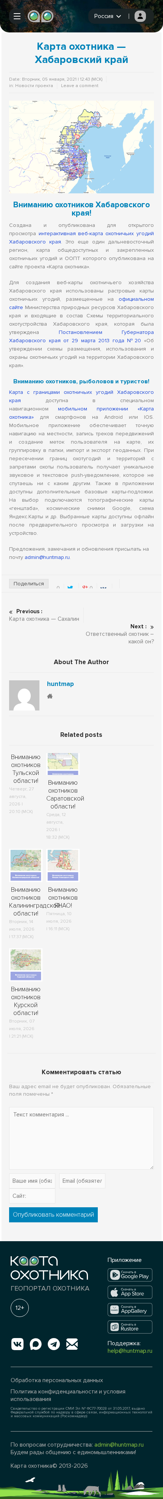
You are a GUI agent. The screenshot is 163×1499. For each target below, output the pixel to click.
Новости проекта (34, 86)
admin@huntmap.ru (47, 557)
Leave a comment (80, 86)
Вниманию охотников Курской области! (26, 1001)
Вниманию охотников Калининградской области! (34, 901)
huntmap (60, 684)
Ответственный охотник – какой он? (120, 634)
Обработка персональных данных (57, 1380)
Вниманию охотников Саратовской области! (65, 794)
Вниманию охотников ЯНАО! (63, 898)
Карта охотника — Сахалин (44, 615)
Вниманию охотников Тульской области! (26, 769)
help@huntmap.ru (130, 1351)
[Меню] (17, 16)
